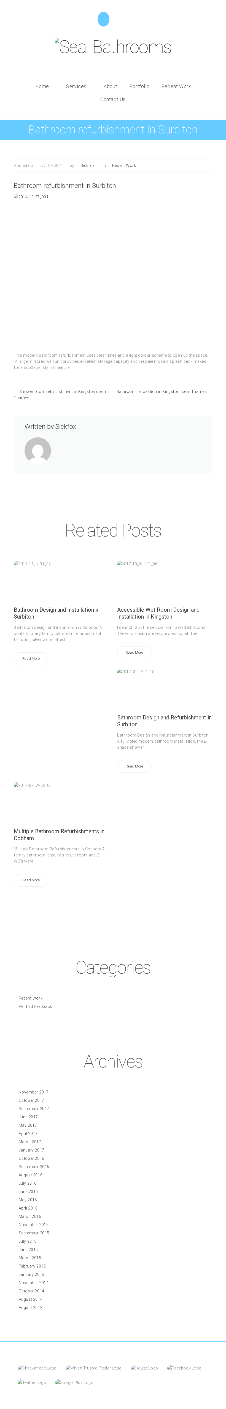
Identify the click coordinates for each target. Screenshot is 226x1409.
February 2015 (32, 1266)
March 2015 (30, 1258)
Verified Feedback (35, 1006)
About (110, 86)
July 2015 (28, 1241)
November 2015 (34, 1225)
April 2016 (28, 1208)
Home (42, 86)
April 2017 (28, 1133)
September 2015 (34, 1233)
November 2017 (34, 1092)
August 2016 (31, 1175)
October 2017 (31, 1100)
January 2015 (31, 1274)
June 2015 (28, 1249)
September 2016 (34, 1166)
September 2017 (34, 1108)
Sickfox (87, 165)
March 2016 (30, 1216)
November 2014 (34, 1283)
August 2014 (31, 1299)
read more (31, 658)
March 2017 (30, 1142)
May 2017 (28, 1125)
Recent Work (176, 86)
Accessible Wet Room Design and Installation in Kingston (158, 613)
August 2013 (31, 1307)
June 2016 (28, 1191)
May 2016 (28, 1200)
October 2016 (31, 1158)
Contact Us (113, 99)
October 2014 (31, 1291)
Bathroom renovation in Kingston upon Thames (162, 391)
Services (76, 86)
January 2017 (31, 1150)
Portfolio (139, 86)
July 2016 (28, 1183)
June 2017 (28, 1117)
